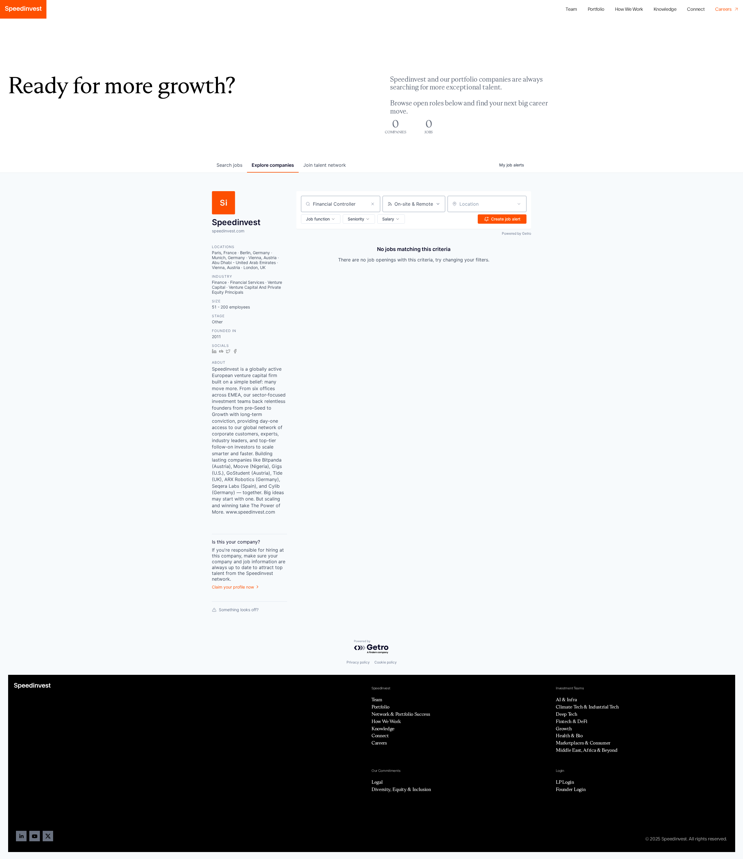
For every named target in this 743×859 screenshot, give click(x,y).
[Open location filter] (519, 204)
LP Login (565, 782)
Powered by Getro (516, 233)
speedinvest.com (228, 230)
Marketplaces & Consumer (583, 743)
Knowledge (665, 9)
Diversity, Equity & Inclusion (401, 789)
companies (273, 165)
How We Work (629, 9)
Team (571, 9)
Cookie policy (385, 662)
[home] (23, 9)
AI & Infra (566, 699)
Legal (377, 782)
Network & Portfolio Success (401, 714)
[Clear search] (372, 204)
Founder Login (570, 789)
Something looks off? (239, 609)
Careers (379, 743)
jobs (229, 165)
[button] (595, 9)
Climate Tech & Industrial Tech (587, 707)
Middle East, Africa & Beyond (586, 750)
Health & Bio (569, 735)
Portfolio (380, 707)
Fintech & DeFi (571, 721)
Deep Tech (566, 714)
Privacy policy (358, 662)
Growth (563, 728)
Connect (695, 9)
